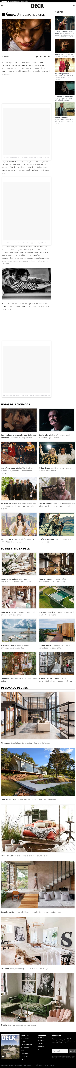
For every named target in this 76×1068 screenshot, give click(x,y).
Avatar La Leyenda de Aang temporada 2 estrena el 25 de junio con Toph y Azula (64, 34)
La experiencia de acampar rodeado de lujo (19, 679)
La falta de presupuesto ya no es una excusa (24, 856)
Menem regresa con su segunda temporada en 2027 (55, 469)
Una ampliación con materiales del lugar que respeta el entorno (32, 912)
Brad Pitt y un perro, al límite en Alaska (55, 540)
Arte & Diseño (25, 1047)
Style (22, 1050)
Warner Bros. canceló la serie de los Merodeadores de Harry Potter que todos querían (18, 506)
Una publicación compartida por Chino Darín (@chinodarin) (21, 243)
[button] (74, 5)
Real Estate (24, 1056)
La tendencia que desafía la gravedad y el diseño (56, 613)
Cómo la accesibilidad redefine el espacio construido (55, 679)
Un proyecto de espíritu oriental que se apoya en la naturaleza (28, 799)
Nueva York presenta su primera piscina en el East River (16, 646)
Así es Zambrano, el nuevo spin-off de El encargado (64, 98)
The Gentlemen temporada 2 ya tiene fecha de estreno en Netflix (17, 471)
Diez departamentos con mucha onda (18, 1025)
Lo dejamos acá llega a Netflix (18, 436)
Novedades (24, 1053)
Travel (23, 1059)
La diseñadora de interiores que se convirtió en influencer (16, 580)
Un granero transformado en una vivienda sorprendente (18, 613)
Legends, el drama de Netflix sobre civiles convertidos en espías (64, 120)
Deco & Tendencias (26, 1044)
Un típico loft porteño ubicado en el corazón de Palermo (25, 743)
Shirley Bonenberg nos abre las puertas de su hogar (24, 968)
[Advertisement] (26, 90)
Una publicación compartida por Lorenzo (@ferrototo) (19, 157)
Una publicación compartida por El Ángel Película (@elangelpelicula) (24, 395)
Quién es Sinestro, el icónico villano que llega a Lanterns (55, 436)
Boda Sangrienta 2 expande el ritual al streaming (64, 55)
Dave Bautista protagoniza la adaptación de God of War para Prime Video (57, 505)
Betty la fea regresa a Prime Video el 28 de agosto (17, 540)
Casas (23, 1041)
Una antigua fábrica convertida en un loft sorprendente (53, 580)
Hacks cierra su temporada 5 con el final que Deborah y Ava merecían (64, 76)
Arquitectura (25, 1038)
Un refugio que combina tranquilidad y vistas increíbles (54, 646)
